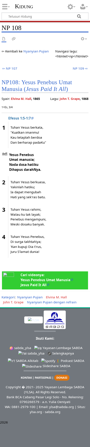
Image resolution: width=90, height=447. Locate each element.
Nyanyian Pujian (36, 51)
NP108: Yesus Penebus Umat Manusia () (37, 85)
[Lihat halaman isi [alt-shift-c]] (4, 39)
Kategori (8, 297)
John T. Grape (70, 99)
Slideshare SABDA (56, 366)
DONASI (61, 378)
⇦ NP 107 (9, 68)
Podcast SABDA (72, 360)
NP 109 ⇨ (80, 68)
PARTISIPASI (43, 378)
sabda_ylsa (22, 348)
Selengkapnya (62, 353)
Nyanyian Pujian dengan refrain (51, 302)
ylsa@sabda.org (61, 407)
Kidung (24, 6)
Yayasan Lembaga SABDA (62, 348)
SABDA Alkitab (26, 360)
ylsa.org (36, 412)
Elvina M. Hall (21, 99)
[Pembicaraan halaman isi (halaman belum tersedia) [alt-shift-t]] (13, 39)
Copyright (13, 387)
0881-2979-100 (23, 407)
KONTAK (26, 378)
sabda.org (52, 412)
